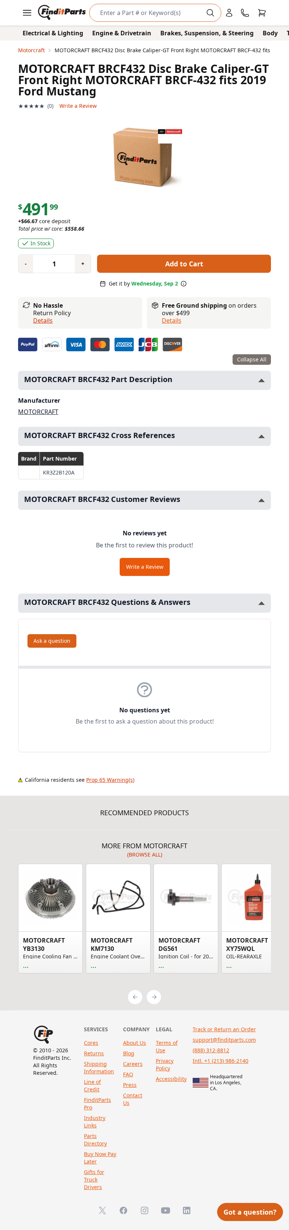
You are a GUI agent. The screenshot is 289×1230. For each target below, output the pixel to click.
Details (43, 320)
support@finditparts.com (224, 1039)
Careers (133, 1063)
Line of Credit (92, 1085)
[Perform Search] (210, 12)
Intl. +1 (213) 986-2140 (220, 1060)
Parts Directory (95, 1139)
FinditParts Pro (97, 1103)
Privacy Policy (164, 1064)
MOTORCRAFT (38, 412)
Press (130, 1084)
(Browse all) (144, 854)
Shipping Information (99, 1067)
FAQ (128, 1074)
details (171, 320)
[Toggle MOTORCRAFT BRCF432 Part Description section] (261, 380)
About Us (134, 1042)
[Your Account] (229, 13)
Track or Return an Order (224, 1029)
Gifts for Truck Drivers (94, 1179)
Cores (91, 1042)
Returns (94, 1053)
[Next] (153, 997)
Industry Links (94, 1121)
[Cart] (262, 13)
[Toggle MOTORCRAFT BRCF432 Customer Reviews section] (261, 500)
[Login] (229, 13)
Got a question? (250, 1211)
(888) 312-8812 (211, 1050)
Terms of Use (167, 1046)
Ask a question (51, 640)
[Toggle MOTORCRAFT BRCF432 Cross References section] (261, 436)
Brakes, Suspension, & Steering (207, 33)
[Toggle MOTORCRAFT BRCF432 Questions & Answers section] (261, 603)
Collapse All (251, 359)
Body (270, 33)
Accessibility (171, 1078)
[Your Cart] (262, 13)
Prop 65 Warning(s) (110, 779)
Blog (128, 1053)
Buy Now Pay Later (100, 1157)
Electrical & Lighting (53, 33)
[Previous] (135, 997)
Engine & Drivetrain (121, 33)
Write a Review (78, 105)
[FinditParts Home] (62, 12)
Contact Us (132, 1099)
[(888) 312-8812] (245, 13)
